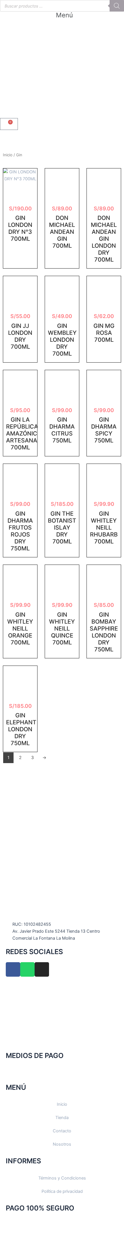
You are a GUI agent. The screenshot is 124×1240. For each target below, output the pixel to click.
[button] (62, 15)
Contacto (62, 1131)
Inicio (7, 155)
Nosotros (62, 1144)
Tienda (62, 1117)
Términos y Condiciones (62, 1178)
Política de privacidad (62, 1191)
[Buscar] (117, 6)
